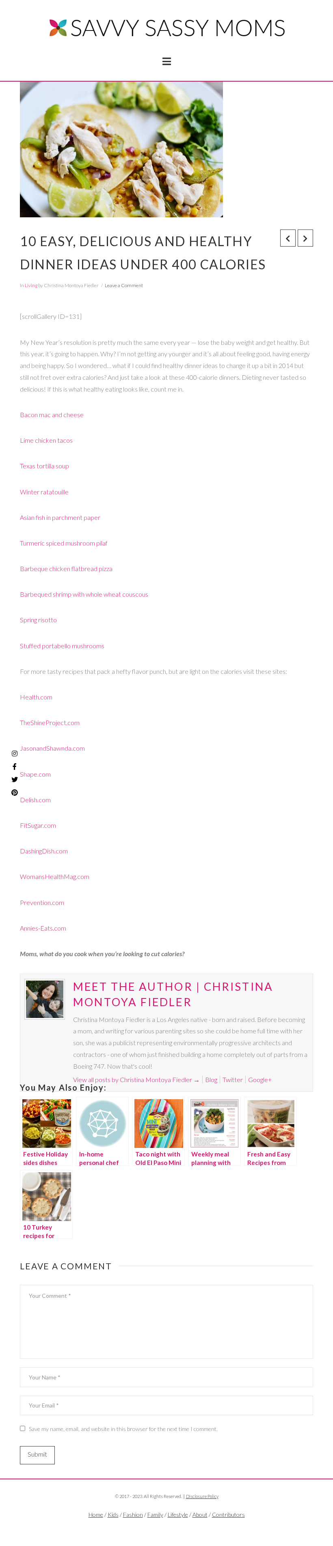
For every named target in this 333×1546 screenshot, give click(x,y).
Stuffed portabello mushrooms (62, 646)
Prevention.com (42, 902)
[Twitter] (166, 1528)
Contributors (228, 1514)
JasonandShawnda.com (52, 748)
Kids (113, 1514)
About (200, 1514)
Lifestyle (178, 1514)
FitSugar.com (38, 825)
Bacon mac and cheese (52, 414)
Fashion (133, 1514)
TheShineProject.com (50, 722)
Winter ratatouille (44, 492)
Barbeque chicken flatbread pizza (66, 568)
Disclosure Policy (202, 1496)
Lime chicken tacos (46, 440)
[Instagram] (14, 753)
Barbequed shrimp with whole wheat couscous (84, 594)
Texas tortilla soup (44, 466)
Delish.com (35, 799)
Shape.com (35, 774)
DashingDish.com (44, 851)
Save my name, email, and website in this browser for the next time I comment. (123, 1428)
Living (31, 285)
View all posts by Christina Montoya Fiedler (136, 1079)
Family (155, 1514)
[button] (166, 61)
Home (96, 1514)
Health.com (36, 697)
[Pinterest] (14, 792)
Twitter (233, 1079)
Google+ (260, 1079)
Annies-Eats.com (43, 928)
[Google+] (178, 1528)
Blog (211, 1079)
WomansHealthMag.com (54, 876)
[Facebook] (154, 1528)
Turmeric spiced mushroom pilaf (64, 543)
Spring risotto (38, 620)
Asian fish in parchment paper (60, 517)
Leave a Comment (124, 285)
